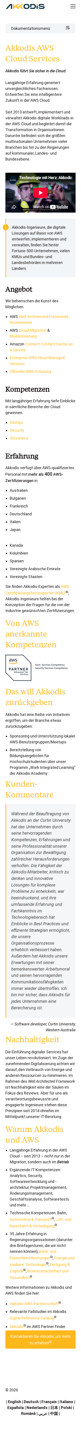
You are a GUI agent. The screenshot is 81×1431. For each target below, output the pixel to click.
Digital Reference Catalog (32, 1318)
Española (15, 1407)
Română (28, 1413)
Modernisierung (23, 336)
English (14, 1401)
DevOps (16, 422)
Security (17, 430)
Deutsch (31, 1401)
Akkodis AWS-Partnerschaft (34, 1303)
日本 (54, 1407)
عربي (42, 1413)
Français (49, 1401)
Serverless (19, 438)
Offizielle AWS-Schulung (30, 371)
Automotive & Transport (31, 1219)
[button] (69, 6)
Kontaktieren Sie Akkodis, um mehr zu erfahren (40, 1339)
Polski (66, 1407)
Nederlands (37, 1407)
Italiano (66, 1401)
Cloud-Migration (32, 330)
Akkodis (17, 1326)
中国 (54, 1413)
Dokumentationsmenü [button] (30, 28)
